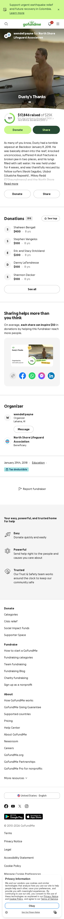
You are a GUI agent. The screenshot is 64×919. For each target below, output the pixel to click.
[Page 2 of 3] (32, 102)
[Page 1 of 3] (29, 102)
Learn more (17, 12)
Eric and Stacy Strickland (29, 250)
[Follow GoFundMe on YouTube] (13, 806)
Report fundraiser (34, 488)
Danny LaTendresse (26, 262)
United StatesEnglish (34, 795)
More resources (14, 778)
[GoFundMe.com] (32, 24)
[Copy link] (13, 375)
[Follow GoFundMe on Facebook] (6, 806)
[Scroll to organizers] (9, 35)
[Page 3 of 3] (35, 102)
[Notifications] (49, 23)
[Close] (58, 9)
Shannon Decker (24, 274)
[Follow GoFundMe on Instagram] (26, 806)
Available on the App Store (34, 816)
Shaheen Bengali (24, 227)
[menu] (57, 23)
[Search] (6, 23)
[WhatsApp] (32, 375)
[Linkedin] (51, 375)
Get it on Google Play (14, 816)
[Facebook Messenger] (41, 375)
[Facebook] (22, 375)
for (34, 35)
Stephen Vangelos (25, 239)
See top (52, 218)
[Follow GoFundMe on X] (19, 806)
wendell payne (23, 414)
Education (38, 462)
